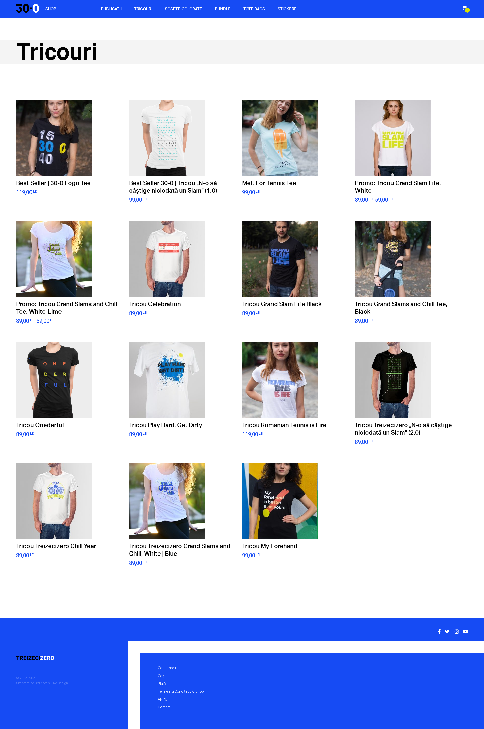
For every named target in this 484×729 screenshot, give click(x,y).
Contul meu (167, 668)
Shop (50, 8)
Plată (162, 684)
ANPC (162, 699)
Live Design (59, 683)
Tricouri (143, 8)
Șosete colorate (183, 8)
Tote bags (254, 8)
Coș (161, 676)
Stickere (287, 8)
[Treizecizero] (59, 658)
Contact (164, 707)
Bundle (223, 8)
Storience (41, 683)
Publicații (111, 8)
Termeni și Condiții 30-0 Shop (181, 691)
